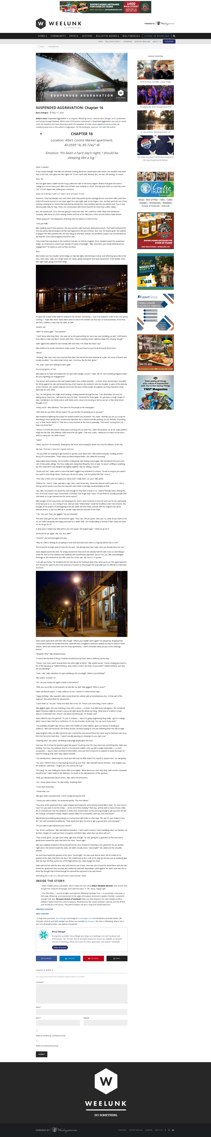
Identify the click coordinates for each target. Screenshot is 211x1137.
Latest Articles (155, 56)
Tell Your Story (112, 41)
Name (38, 1007)
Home (41, 36)
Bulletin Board (106, 36)
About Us (157, 41)
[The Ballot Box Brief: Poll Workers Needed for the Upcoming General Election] (155, 145)
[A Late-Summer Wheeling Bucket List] (155, 120)
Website (86, 1018)
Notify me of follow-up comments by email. (51, 1036)
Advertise (128, 41)
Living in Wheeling (156, 36)
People (73, 36)
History (87, 36)
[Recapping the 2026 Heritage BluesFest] (155, 95)
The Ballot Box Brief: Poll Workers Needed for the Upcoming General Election (155, 158)
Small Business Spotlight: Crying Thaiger (155, 82)
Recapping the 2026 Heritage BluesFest (155, 107)
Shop (100, 41)
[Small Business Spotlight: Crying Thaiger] (155, 70)
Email (38, 1018)
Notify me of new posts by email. (47, 1046)
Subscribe (169, 41)
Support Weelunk (142, 41)
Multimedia (130, 36)
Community (58, 36)
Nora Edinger (42, 113)
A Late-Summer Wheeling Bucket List (155, 132)
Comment (40, 982)
